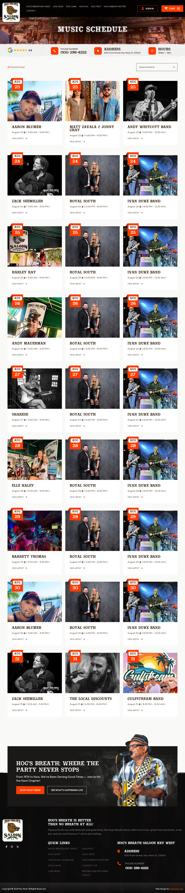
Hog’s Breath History (115, 6)
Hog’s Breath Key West (38, 6)
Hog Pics (87, 848)
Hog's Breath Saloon (39, 18)
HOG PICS (83, 6)
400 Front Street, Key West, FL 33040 (122, 52)
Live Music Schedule (61, 859)
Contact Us (89, 865)
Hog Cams (71, 6)
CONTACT (31, 10)
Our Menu (54, 871)
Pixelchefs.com (176, 889)
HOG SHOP (58, 6)
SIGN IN (150, 8)
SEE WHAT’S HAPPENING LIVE (67, 790)
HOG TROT (96, 6)
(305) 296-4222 (74, 52)
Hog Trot (88, 854)
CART (174, 8)
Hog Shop (54, 854)
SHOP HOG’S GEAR (30, 790)
